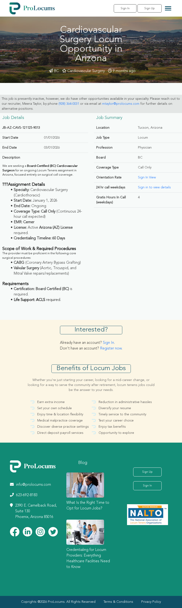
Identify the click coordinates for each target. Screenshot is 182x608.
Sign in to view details (154, 187)
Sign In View (147, 177)
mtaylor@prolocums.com (120, 103)
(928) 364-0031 (69, 103)
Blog (82, 463)
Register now (111, 348)
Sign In (125, 8)
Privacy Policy (151, 601)
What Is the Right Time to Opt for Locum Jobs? (87, 505)
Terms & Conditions (118, 601)
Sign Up (149, 8)
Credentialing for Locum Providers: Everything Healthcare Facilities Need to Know (88, 558)
